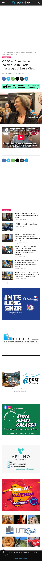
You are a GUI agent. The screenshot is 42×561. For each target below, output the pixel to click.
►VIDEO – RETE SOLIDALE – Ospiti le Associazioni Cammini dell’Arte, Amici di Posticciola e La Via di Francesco (27, 274)
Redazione (9, 73)
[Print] (22, 79)
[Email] (17, 79)
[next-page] (6, 283)
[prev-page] (3, 283)
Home (3, 53)
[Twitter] (8, 79)
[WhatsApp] (13, 79)
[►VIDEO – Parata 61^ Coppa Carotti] (7, 227)
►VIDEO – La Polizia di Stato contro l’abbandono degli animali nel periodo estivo (26, 215)
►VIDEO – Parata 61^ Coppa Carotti (26, 224)
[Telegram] (26, 79)
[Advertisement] (21, 27)
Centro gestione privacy (20, 558)
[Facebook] (4, 79)
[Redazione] (3, 74)
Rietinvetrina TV (11, 53)
